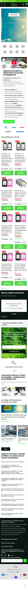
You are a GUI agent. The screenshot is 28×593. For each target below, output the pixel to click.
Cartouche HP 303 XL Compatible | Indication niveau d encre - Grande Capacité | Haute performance (7, 229)
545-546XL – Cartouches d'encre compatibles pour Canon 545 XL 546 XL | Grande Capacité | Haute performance (7, 158)
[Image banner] (14, 25)
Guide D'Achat (9, 121)
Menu (2, 4)
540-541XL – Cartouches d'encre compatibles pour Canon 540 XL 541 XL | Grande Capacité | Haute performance (20, 158)
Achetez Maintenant (7, 173)
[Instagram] (2, 555)
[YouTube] (9, 555)
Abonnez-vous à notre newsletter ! (11, 557)
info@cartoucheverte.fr (10, 539)
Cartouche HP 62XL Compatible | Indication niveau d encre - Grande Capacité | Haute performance (7, 267)
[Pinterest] (5, 555)
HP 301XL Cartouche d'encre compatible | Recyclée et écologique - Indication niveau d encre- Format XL (21, 268)
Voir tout (3, 288)
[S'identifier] (23, 4)
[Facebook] (12, 555)
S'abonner (25, 560)
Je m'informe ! (14, 15)
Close (14, 543)
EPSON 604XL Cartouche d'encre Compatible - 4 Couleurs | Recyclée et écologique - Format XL (20, 194)
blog (5, 449)
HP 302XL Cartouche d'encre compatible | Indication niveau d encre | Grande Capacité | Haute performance (21, 229)
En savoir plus (21, 1)
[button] (1, 1)
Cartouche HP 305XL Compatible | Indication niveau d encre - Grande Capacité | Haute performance (7, 194)
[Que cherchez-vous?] (5, 4)
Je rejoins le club (14, 351)
